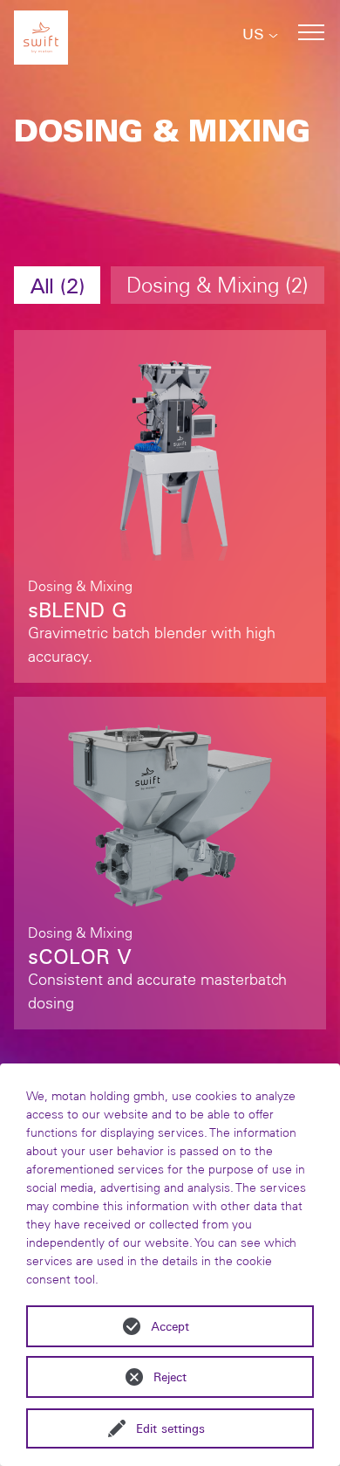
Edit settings (170, 1428)
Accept (170, 1326)
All (54, 285)
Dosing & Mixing (214, 285)
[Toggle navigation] (311, 32)
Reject (170, 1377)
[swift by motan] (41, 32)
